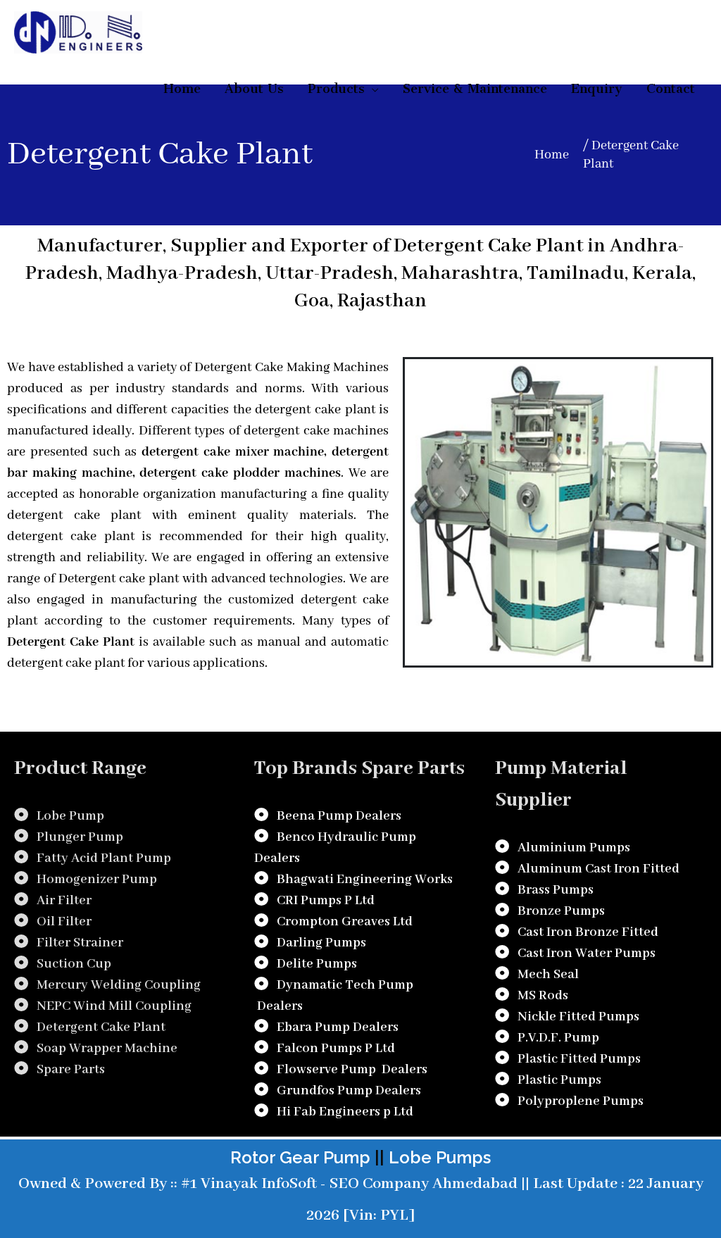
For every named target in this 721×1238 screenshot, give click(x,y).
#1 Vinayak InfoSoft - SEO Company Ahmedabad (347, 1184)
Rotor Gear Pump (300, 1157)
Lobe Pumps (440, 1157)
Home (551, 154)
